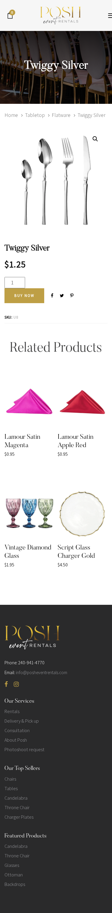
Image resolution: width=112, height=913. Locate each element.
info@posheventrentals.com (41, 672)
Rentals (11, 711)
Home (11, 115)
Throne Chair (17, 807)
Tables (11, 788)
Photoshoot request (24, 749)
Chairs (10, 779)
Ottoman (13, 875)
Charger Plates (18, 817)
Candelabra (15, 798)
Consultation (17, 730)
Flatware (61, 115)
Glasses (11, 865)
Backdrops (14, 884)
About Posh (15, 740)
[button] (95, 139)
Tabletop (35, 115)
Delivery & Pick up (21, 721)
